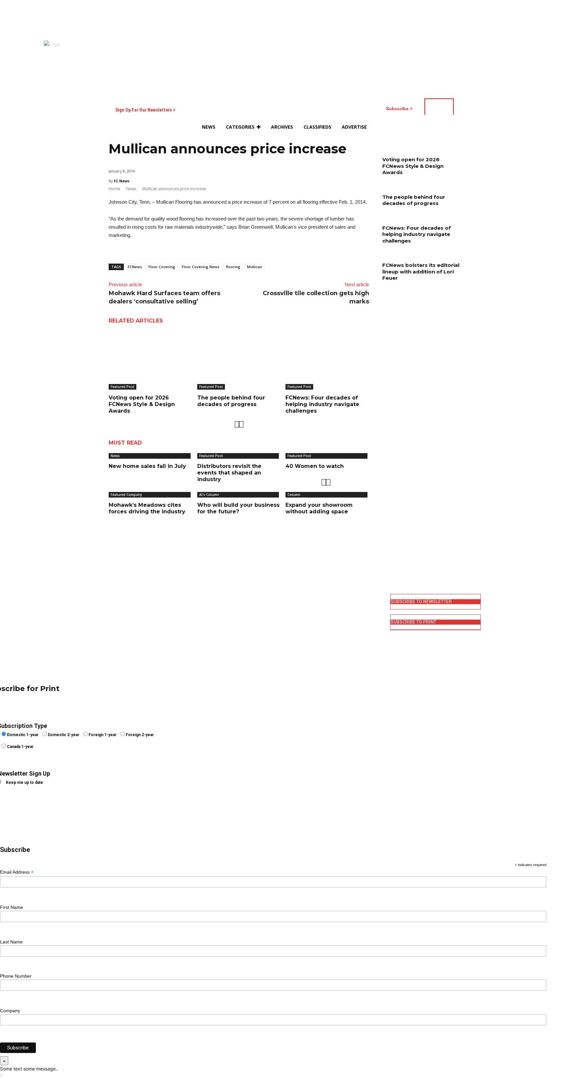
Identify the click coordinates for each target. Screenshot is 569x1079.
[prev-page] (237, 424)
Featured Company (126, 494)
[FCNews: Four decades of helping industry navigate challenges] (327, 360)
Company (10, 1010)
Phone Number (16, 976)
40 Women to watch (314, 466)
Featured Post (122, 386)
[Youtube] (293, 641)
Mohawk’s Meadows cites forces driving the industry (147, 508)
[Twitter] (293, 630)
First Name (11, 907)
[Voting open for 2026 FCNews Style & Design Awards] (150, 360)
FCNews (135, 266)
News (131, 189)
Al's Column (209, 494)
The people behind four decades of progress (231, 401)
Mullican (254, 266)
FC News (121, 180)
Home (114, 189)
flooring (233, 266)
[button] (433, 127)
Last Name (11, 941)
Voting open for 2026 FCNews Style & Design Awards (142, 404)
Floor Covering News (200, 266)
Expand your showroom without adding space (319, 508)
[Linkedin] (293, 619)
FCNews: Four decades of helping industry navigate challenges (322, 404)
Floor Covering (162, 266)
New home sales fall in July (147, 466)
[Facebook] (293, 598)
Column (293, 494)
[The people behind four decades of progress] (239, 360)
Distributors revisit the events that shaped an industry (229, 472)
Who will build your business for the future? (238, 508)
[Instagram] (293, 609)
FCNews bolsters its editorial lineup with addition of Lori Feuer (420, 271)
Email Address (17, 872)
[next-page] (241, 424)
